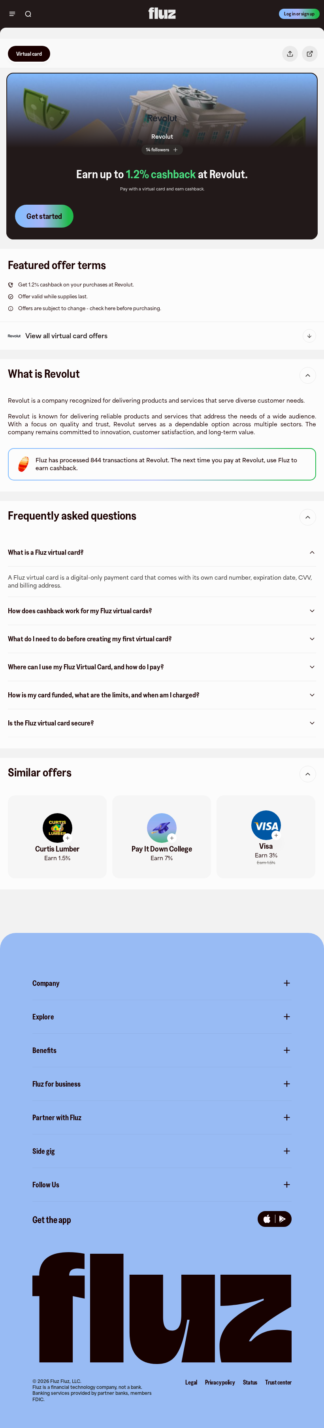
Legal (191, 1382)
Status (250, 1382)
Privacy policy (220, 1382)
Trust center (278, 1382)
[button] (162, 118)
